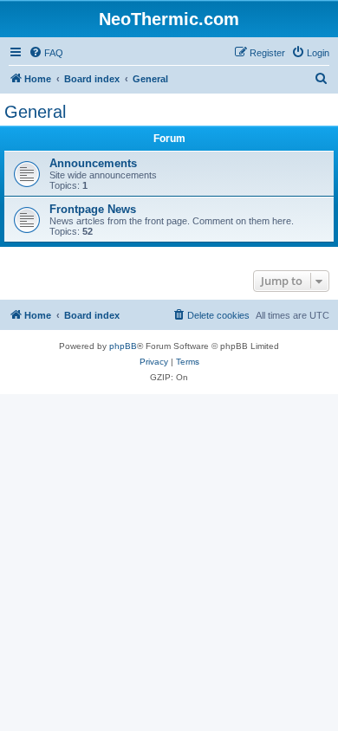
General (35, 111)
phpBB (123, 346)
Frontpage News (92, 209)
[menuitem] (46, 52)
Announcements (93, 163)
